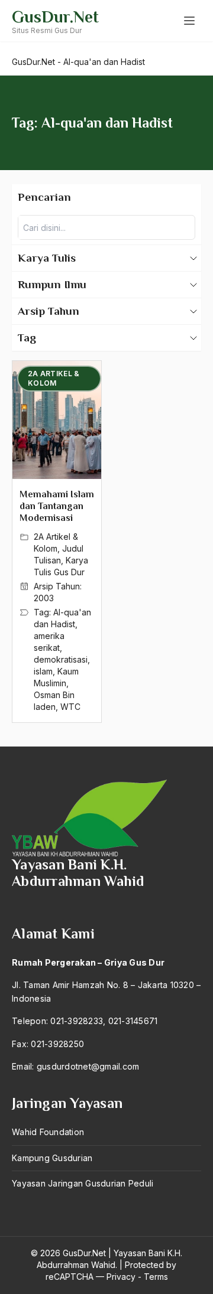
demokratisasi (61, 659)
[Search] (183, 227)
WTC (70, 707)
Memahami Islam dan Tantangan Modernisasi (57, 506)
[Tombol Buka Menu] (189, 20)
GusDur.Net (55, 17)
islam (43, 671)
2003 (44, 598)
